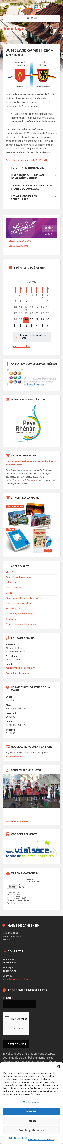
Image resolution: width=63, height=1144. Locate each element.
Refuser (31, 1120)
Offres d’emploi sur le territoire (21, 624)
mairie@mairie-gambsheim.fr (20, 480)
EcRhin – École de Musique (18, 603)
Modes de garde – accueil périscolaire (24, 598)
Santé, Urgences (14, 587)
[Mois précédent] (15, 283)
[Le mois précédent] (49, 283)
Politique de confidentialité (41, 1139)
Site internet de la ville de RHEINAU (26, 160)
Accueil (6, 36)
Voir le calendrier (21, 346)
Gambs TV (11, 619)
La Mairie (10, 572)
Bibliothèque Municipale (17, 608)
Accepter (31, 1111)
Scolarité (10, 592)
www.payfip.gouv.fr (16, 756)
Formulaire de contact (18, 673)
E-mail (8, 997)
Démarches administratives (19, 577)
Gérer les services (31, 1102)
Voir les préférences (31, 1130)
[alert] (32, 336)
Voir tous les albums (17, 821)
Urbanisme (11, 582)
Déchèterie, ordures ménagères (21, 613)
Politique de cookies (17, 1138)
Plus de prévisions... (15, 903)
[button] (58, 1066)
